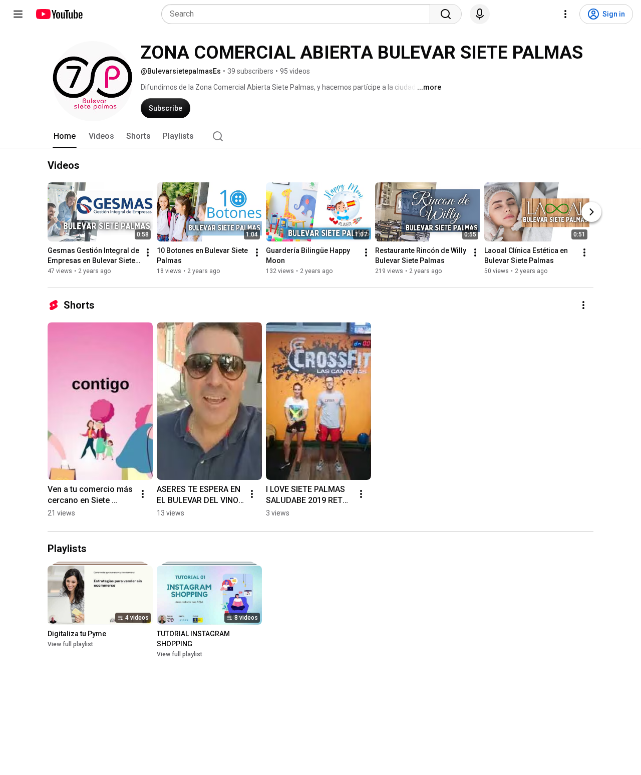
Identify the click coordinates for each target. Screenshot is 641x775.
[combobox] (299, 14)
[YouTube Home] (59, 14)
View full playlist (70, 644)
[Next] (591, 212)
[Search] (446, 14)
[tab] (65, 136)
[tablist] (320, 136)
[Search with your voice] (480, 14)
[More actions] (148, 252)
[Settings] (565, 14)
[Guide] (18, 14)
